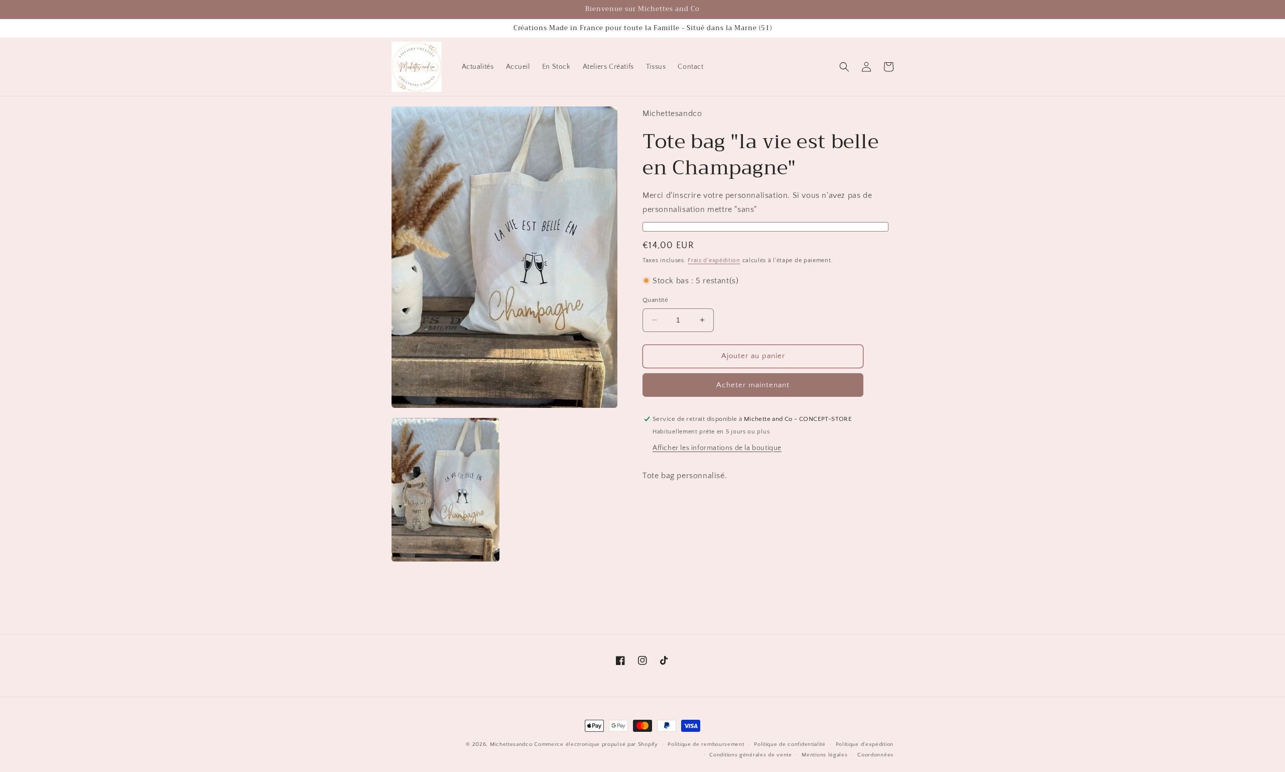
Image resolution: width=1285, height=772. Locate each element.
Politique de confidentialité (790, 744)
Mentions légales (824, 755)
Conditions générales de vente (750, 755)
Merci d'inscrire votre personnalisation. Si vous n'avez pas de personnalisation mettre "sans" (757, 202)
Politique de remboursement (706, 744)
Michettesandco (511, 744)
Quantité (655, 299)
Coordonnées (875, 755)
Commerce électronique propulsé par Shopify (596, 744)
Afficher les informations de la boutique (717, 448)
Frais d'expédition (714, 260)
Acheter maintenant (753, 385)
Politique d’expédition (864, 744)
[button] (844, 67)
